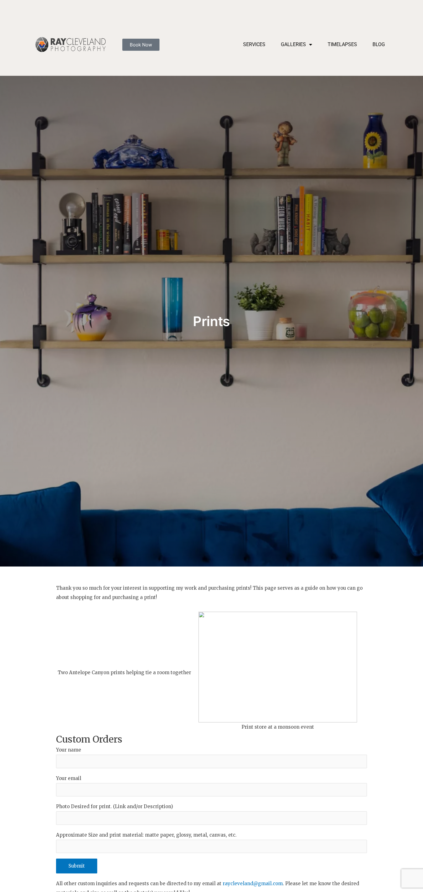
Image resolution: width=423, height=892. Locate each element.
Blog (379, 44)
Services (254, 44)
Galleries (293, 44)
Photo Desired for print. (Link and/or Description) (114, 806)
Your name (68, 750)
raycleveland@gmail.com (253, 883)
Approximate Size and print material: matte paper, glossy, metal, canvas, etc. (146, 835)
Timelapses (342, 44)
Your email (68, 778)
